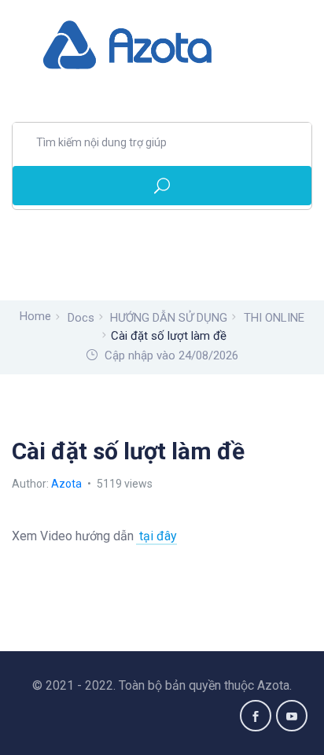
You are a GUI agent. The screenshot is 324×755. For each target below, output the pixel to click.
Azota (67, 483)
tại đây (156, 535)
